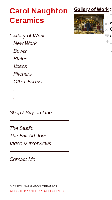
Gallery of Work (27, 36)
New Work (25, 43)
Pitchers (22, 74)
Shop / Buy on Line (31, 112)
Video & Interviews (30, 143)
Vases (20, 66)
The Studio (21, 128)
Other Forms (27, 82)
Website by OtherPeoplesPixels (37, 191)
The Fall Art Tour (28, 136)
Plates (20, 58)
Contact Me (22, 159)
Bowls (20, 51)
